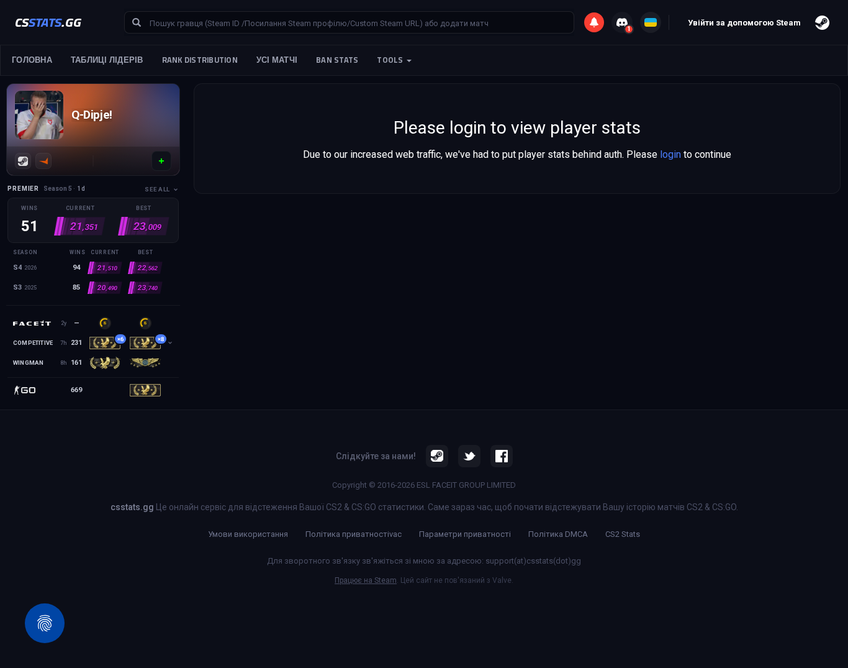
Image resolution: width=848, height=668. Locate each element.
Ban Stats (337, 60)
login (670, 154)
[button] (161, 161)
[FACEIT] (43, 161)
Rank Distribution (200, 60)
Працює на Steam (366, 580)
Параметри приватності (465, 534)
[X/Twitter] (469, 456)
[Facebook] (501, 456)
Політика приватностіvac (353, 534)
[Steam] (23, 161)
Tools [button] (391, 60)
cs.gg (48, 22)
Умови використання (248, 534)
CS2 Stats (622, 534)
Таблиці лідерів (107, 60)
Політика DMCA (558, 534)
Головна (32, 60)
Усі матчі (276, 60)
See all (157, 189)
